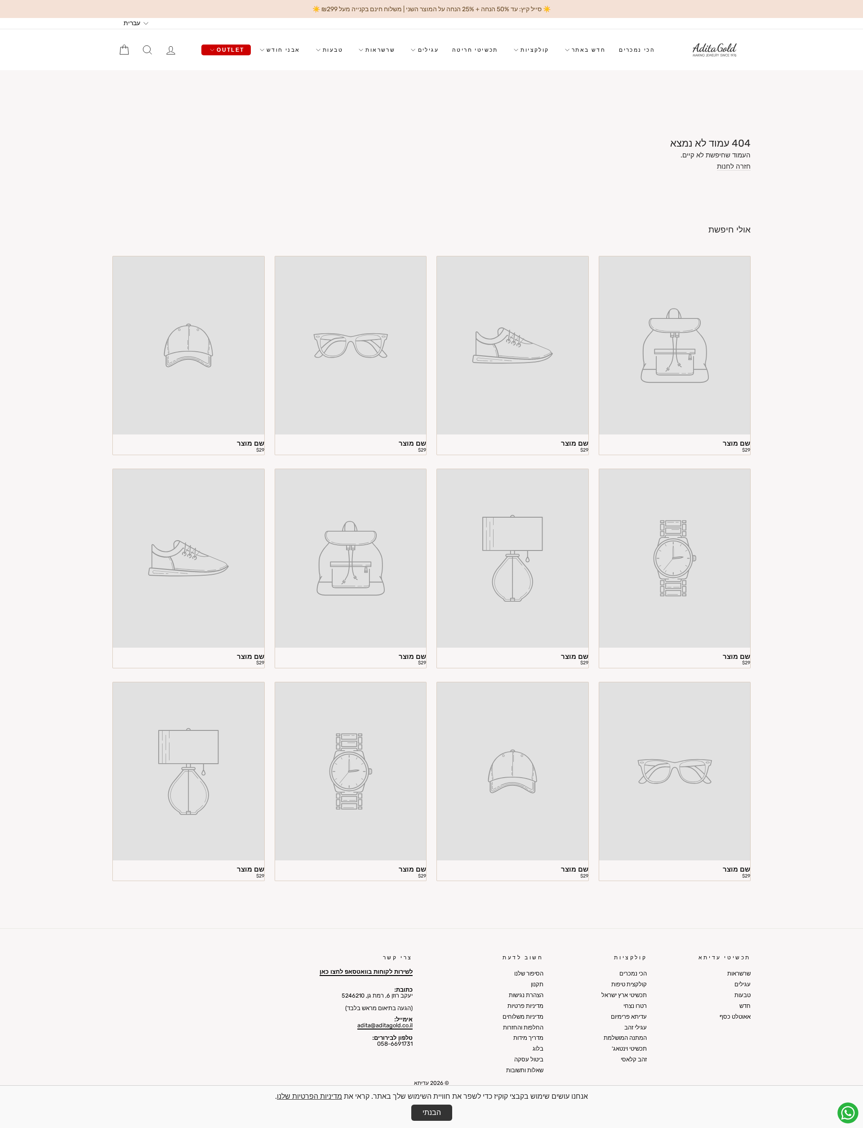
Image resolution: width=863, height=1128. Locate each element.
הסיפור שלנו (528, 973)
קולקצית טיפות (629, 984)
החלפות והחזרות (523, 1027)
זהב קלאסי (634, 1059)
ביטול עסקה (528, 1059)
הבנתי (432, 1112)
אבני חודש (282, 50)
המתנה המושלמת (625, 1037)
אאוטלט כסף (735, 1016)
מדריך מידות (528, 1037)
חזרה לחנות (734, 166)
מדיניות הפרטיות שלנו (309, 1096)
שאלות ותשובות (524, 1070)
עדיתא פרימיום (629, 1016)
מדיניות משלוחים (523, 1016)
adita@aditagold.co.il (385, 1025)
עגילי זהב (635, 1027)
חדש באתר (587, 50)
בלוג (538, 1048)
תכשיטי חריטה (475, 50)
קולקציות (533, 50)
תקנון (537, 984)
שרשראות (379, 50)
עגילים (427, 50)
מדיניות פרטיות (525, 1006)
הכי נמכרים (637, 50)
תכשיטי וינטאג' (629, 1048)
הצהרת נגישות (526, 995)
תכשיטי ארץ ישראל (624, 995)
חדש (745, 1006)
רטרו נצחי (635, 1006)
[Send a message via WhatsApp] (848, 1113)
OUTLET (229, 50)
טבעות (331, 50)
